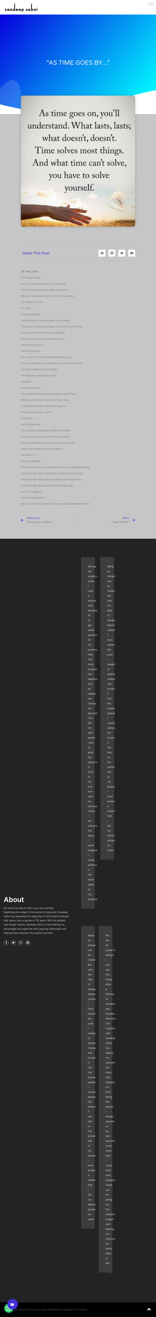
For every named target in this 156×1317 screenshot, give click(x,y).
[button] (12, 1304)
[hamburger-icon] (151, 4)
